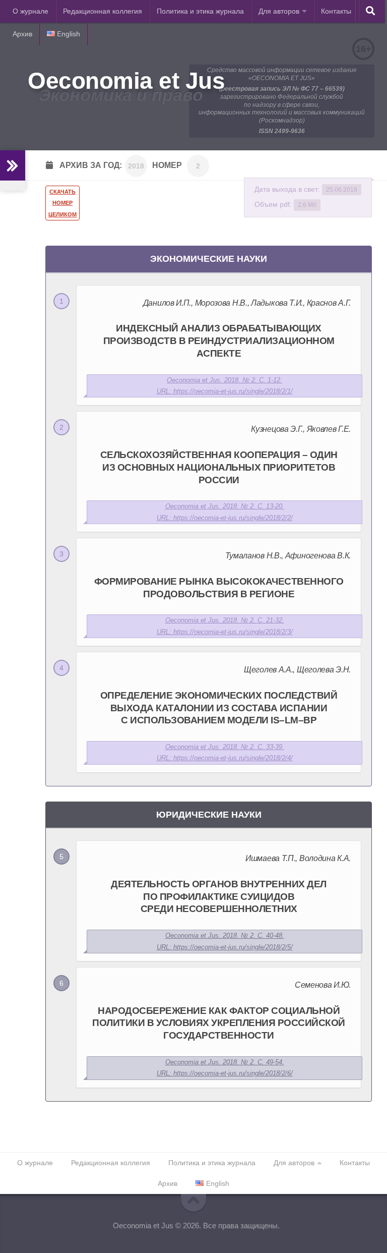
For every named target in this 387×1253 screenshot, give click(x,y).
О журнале (30, 11)
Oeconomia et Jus (126, 81)
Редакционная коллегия (102, 11)
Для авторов (279, 11)
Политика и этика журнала (200, 11)
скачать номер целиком (62, 203)
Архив (22, 34)
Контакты (336, 11)
